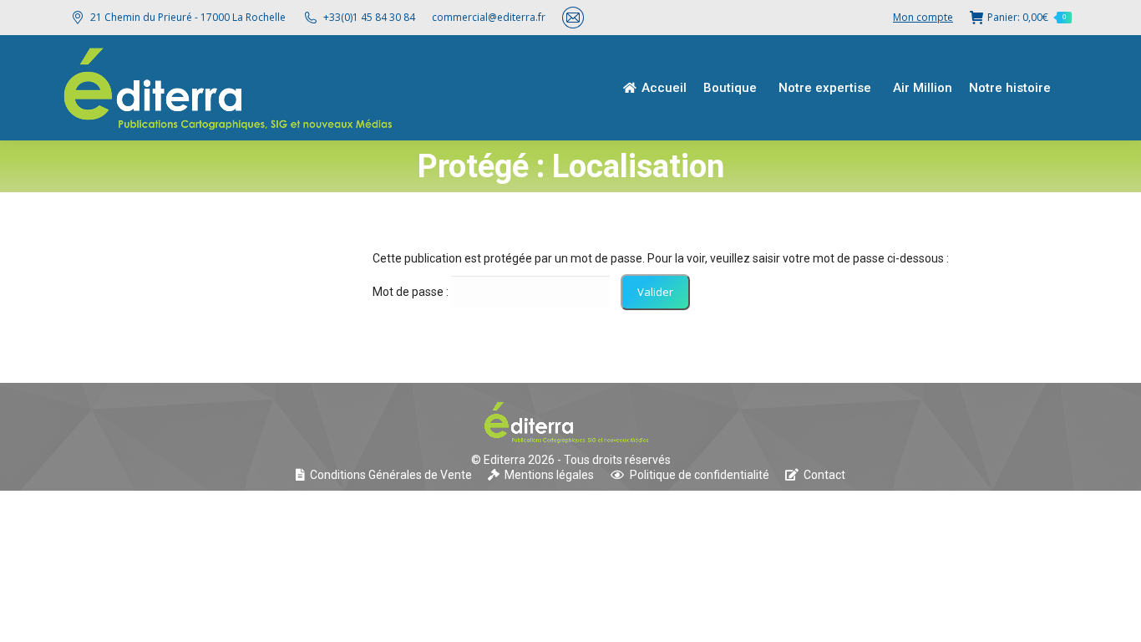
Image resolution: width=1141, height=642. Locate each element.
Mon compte (923, 17)
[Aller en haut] (1116, 617)
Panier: (1026, 17)
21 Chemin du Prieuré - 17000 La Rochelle (188, 17)
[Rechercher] (1078, 87)
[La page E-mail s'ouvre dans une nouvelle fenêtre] (573, 17)
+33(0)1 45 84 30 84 (369, 17)
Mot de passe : (412, 291)
